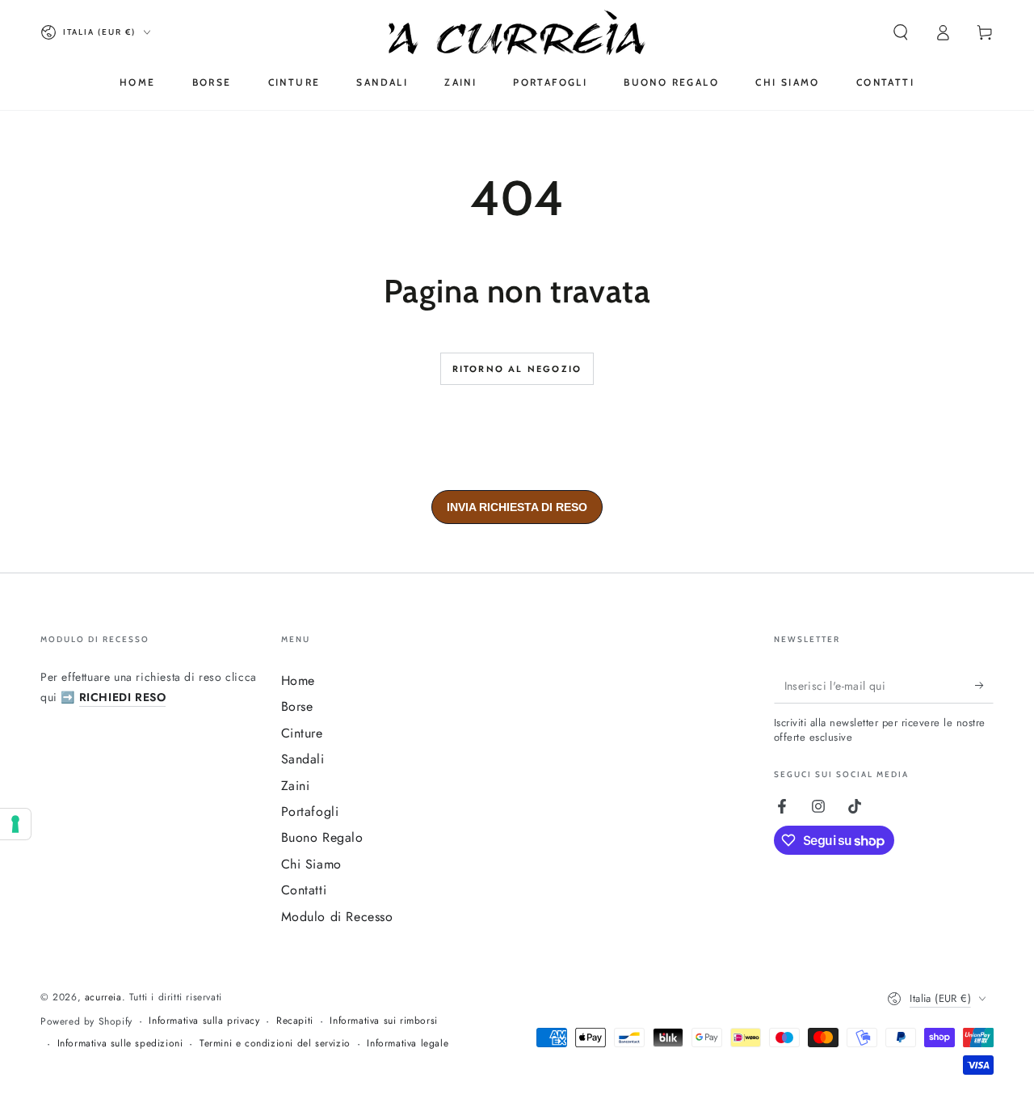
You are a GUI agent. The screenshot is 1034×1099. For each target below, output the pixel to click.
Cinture (302, 733)
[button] (901, 32)
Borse (297, 706)
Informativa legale (407, 1043)
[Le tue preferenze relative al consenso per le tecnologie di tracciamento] (15, 824)
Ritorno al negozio (517, 368)
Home (298, 680)
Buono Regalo (322, 837)
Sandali (303, 759)
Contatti (304, 890)
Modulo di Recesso (337, 916)
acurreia (103, 997)
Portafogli (310, 811)
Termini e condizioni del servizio (275, 1043)
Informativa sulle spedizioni (120, 1043)
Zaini (295, 785)
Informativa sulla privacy (204, 1021)
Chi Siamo (311, 864)
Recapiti (294, 1021)
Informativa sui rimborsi (383, 1021)
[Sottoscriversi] (984, 685)
